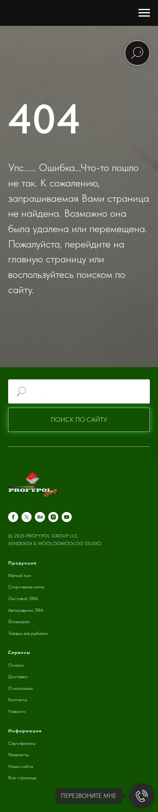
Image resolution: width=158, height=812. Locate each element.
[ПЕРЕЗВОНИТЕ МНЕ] (142, 796)
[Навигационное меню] (144, 13)
